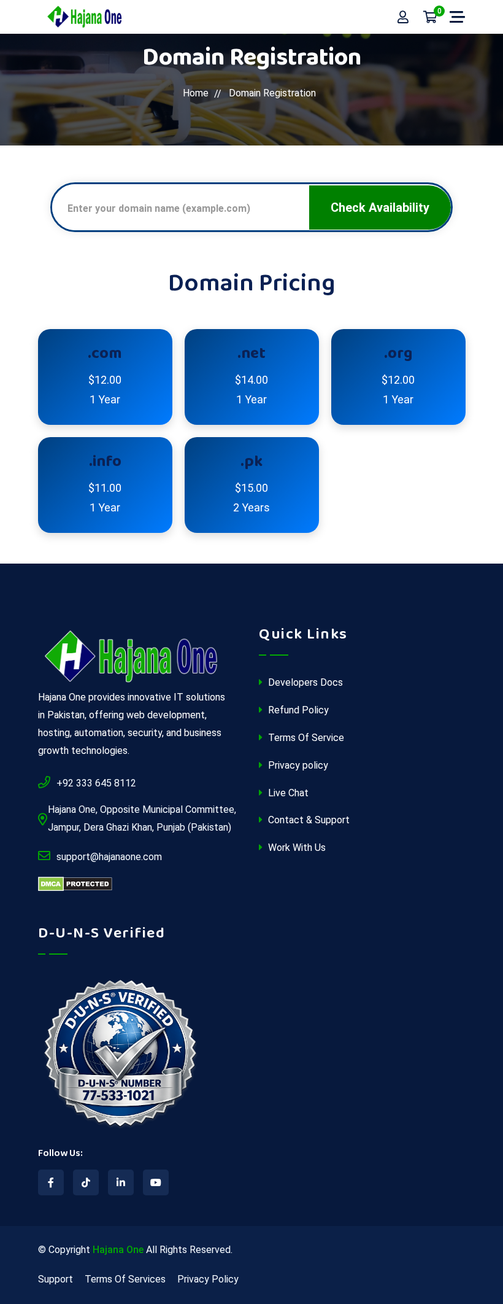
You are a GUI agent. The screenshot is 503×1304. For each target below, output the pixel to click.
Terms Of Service (305, 737)
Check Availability (380, 207)
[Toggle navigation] (457, 17)
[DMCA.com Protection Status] (75, 884)
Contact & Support (308, 820)
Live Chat (287, 793)
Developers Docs (304, 682)
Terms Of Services (125, 1279)
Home (196, 93)
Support (55, 1279)
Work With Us (296, 847)
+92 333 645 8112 (96, 783)
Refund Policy (297, 710)
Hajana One (118, 1249)
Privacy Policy (208, 1279)
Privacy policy (297, 765)
